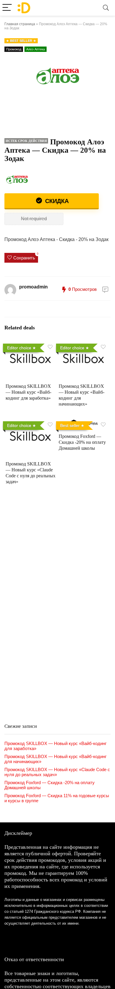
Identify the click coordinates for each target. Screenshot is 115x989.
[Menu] (7, 8)
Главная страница (19, 24)
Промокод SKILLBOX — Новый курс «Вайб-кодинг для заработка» (28, 392)
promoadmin (33, 286)
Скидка (56, 201)
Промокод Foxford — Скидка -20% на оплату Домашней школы (82, 442)
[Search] (106, 8)
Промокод (13, 49)
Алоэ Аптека (35, 49)
